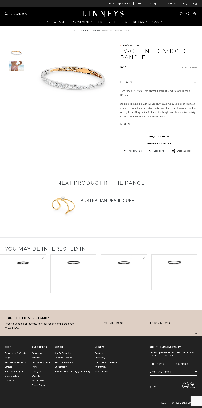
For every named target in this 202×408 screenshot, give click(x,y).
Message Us (154, 3)
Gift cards (9, 380)
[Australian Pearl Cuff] (63, 204)
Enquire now (158, 136)
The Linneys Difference (106, 362)
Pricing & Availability (64, 362)
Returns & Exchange (41, 362)
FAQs (185, 3)
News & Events (102, 371)
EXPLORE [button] (59, 22)
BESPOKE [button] (139, 22)
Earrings (8, 367)
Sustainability (61, 367)
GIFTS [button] (100, 22)
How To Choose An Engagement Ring (72, 371)
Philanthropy (100, 367)
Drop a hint (159, 151)
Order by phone (159, 143)
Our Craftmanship (63, 353)
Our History (100, 358)
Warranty (36, 376)
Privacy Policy (38, 385)
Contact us (37, 353)
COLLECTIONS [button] (118, 22)
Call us (139, 3)
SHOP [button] (44, 22)
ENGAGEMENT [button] (80, 22)
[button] (125, 151)
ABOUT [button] (157, 22)
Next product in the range (101, 183)
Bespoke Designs (63, 358)
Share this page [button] (184, 151)
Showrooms (171, 3)
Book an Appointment (120, 3)
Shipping (36, 358)
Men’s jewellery (12, 376)
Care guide (37, 371)
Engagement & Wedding (16, 353)
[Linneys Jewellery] (103, 14)
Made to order (132, 45)
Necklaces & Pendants (15, 362)
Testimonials (38, 380)
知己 (195, 3)
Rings (7, 358)
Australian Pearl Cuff (107, 200)
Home (74, 30)
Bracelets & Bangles (14, 371)
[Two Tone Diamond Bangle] (16, 66)
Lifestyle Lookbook (89, 30)
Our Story (99, 353)
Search (164, 403)
